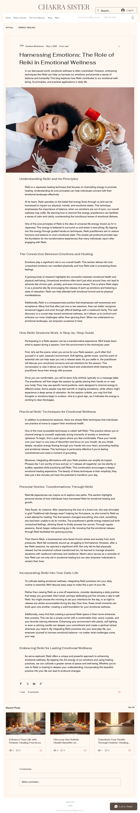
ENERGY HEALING (26, 27)
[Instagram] (124, 17)
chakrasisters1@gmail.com (89, 17)
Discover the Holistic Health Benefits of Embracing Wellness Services (66, 741)
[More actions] (119, 46)
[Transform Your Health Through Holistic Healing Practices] (114, 723)
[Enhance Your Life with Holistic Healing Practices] (25, 723)
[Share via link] (41, 683)
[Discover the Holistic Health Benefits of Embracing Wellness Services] (70, 723)
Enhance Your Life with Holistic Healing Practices (25, 741)
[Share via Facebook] (20, 683)
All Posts (9, 27)
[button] (132, 17)
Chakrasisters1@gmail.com (72, 810)
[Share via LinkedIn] (34, 683)
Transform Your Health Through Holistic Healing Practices (113, 741)
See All (131, 707)
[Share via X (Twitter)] (27, 683)
